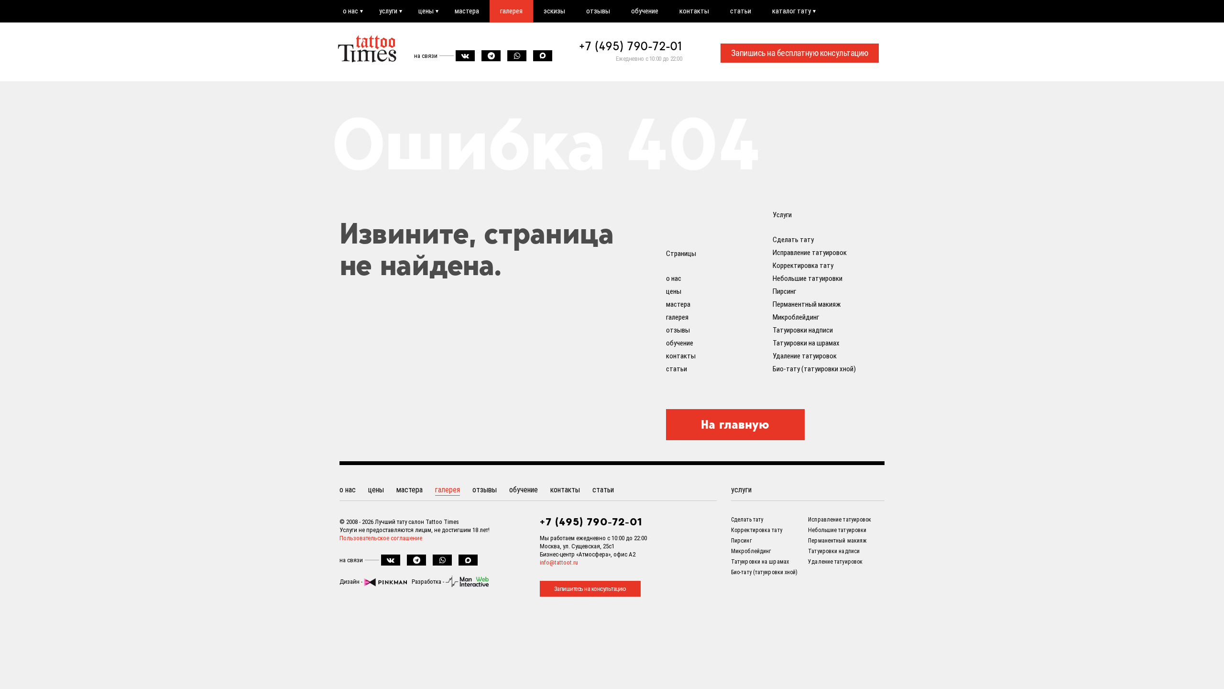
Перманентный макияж (807, 304)
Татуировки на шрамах (806, 343)
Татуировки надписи (803, 330)
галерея (511, 11)
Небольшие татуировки (807, 278)
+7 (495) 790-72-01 (630, 46)
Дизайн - (351, 581)
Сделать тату (793, 239)
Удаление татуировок (805, 356)
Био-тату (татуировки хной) (814, 369)
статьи (740, 11)
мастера (467, 11)
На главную (735, 424)
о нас (350, 11)
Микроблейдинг (796, 317)
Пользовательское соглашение (380, 538)
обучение (644, 11)
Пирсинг (784, 291)
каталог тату (791, 11)
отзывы (598, 11)
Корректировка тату (803, 265)
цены (426, 11)
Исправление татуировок (810, 252)
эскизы (554, 11)
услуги (388, 11)
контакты (694, 11)
